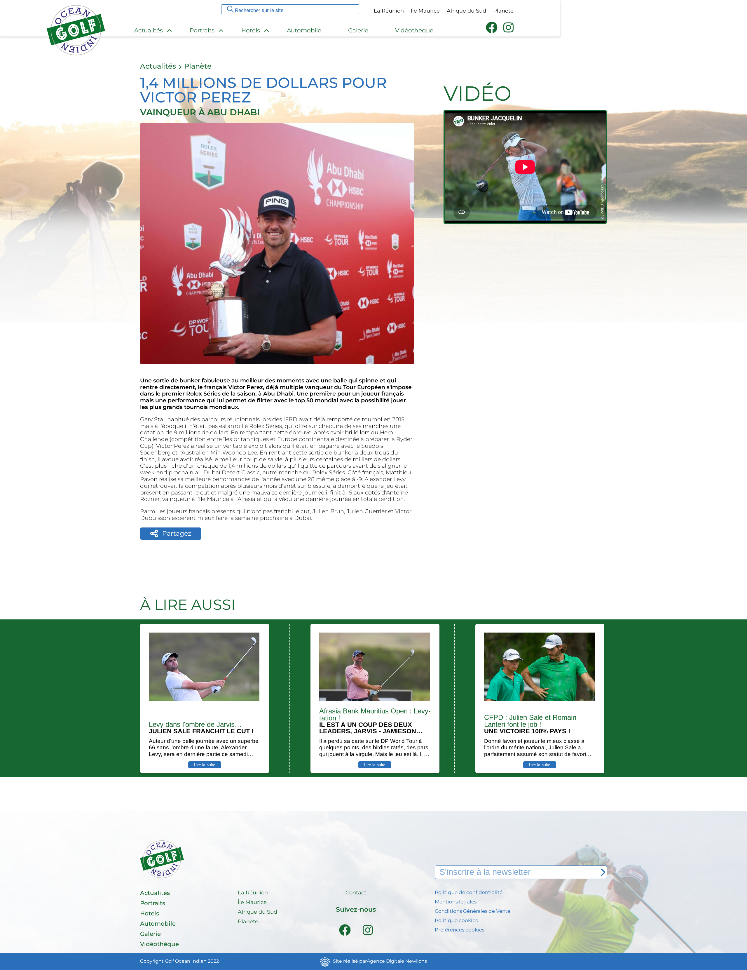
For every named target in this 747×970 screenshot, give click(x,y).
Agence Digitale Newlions (397, 961)
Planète (198, 66)
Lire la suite (204, 764)
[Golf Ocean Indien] (76, 53)
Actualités (158, 66)
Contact (355, 893)
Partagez (176, 533)
